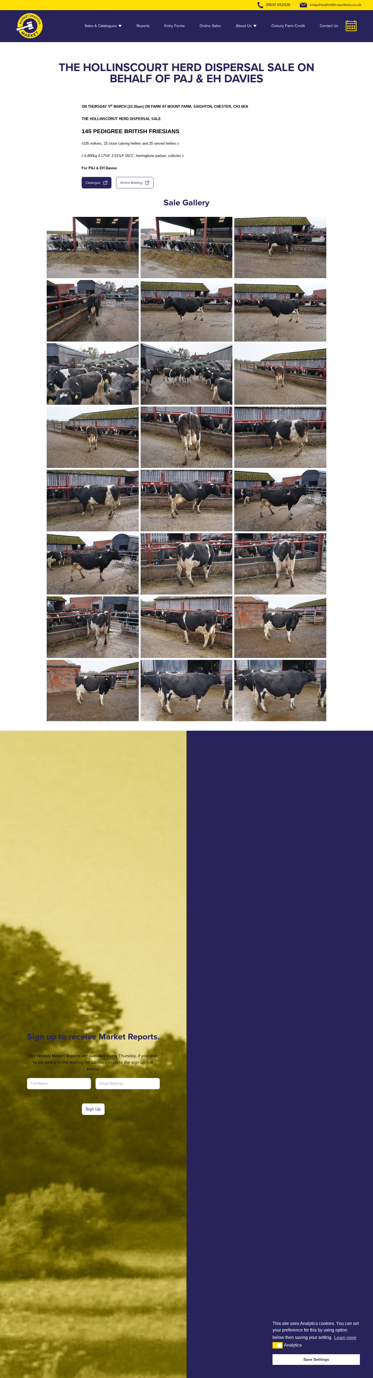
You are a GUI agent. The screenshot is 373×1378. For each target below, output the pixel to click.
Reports (143, 26)
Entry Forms (174, 26)
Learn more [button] (345, 1337)
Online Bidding (131, 182)
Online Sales (210, 26)
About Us (243, 26)
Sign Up (93, 1109)
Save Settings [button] (316, 1359)
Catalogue (92, 182)
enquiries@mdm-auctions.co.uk (335, 5)
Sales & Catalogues (101, 26)
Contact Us (329, 26)
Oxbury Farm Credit (288, 26)
